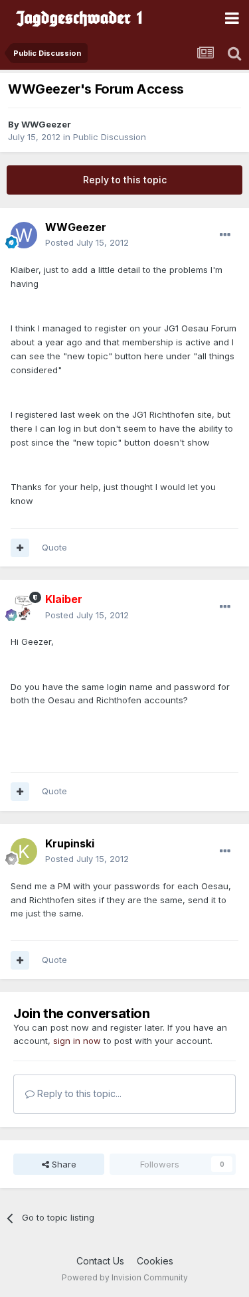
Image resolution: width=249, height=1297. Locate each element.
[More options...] (225, 235)
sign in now (77, 1040)
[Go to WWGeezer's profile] (24, 235)
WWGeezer (46, 124)
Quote (54, 547)
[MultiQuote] (20, 548)
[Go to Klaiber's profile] (24, 607)
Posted (87, 242)
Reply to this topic (125, 179)
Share (62, 1164)
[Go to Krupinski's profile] (24, 851)
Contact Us (100, 1260)
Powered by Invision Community (125, 1277)
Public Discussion (109, 136)
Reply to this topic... (78, 1093)
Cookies (155, 1260)
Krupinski (69, 843)
